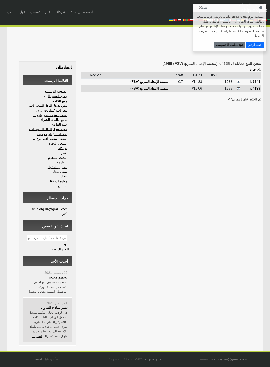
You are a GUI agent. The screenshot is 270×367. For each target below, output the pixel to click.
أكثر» (64, 214)
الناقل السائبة (43, 105)
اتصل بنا (8, 12)
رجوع (254, 69)
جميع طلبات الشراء (54, 119)
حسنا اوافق (255, 44)
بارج (39, 115)
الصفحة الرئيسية (82, 12)
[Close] (200, 7)
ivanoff (38, 359)
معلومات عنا (59, 181)
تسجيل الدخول (29, 12)
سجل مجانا (60, 171)
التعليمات (61, 162)
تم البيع (63, 186)
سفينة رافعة (50, 138)
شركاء (61, 12)
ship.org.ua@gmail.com (50, 209)
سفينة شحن (50, 115)
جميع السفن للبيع (56, 96)
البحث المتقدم (58, 157)
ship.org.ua (153, 359)
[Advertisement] (179, 45)
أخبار (48, 12)
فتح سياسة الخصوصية (229, 44)
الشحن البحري (57, 143)
